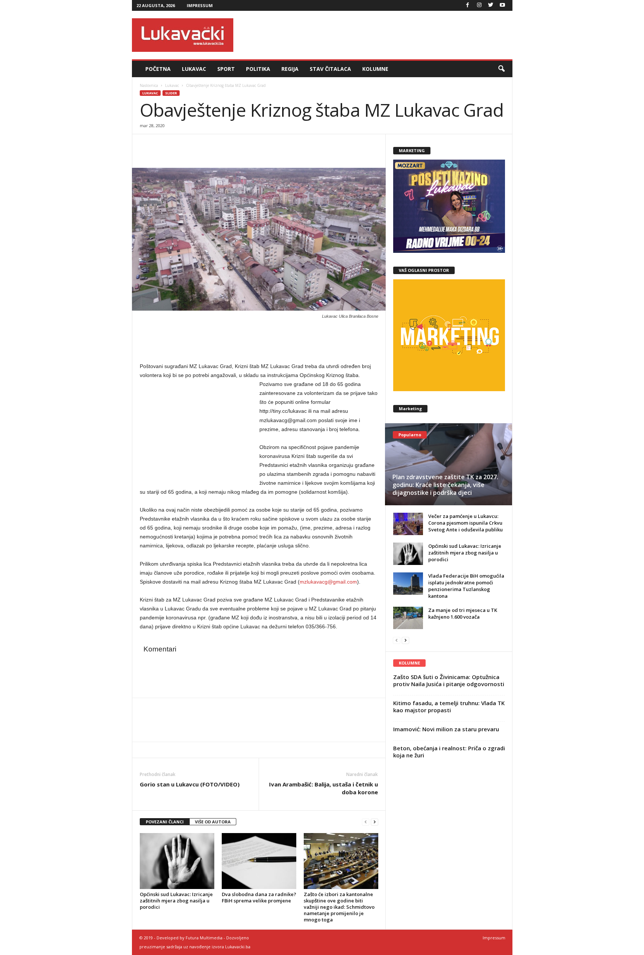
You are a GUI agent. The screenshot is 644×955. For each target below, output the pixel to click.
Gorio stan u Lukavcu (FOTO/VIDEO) (190, 784)
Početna (158, 68)
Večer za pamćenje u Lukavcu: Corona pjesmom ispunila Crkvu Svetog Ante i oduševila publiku (465, 523)
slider (171, 93)
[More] (199, 145)
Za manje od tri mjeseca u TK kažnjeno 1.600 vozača (462, 613)
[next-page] (374, 822)
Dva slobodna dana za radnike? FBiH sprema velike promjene (259, 897)
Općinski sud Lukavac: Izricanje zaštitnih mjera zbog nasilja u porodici (176, 900)
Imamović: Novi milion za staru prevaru (446, 729)
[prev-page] (365, 822)
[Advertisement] (376, 35)
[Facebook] (467, 5)
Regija (290, 68)
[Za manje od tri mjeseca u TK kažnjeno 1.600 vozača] (408, 618)
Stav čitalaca (330, 68)
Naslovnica (149, 85)
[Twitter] (490, 5)
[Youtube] (502, 5)
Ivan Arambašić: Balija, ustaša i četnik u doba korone (323, 788)
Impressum (200, 5)
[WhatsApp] (181, 145)
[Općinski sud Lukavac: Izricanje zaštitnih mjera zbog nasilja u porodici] (177, 861)
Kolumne (375, 68)
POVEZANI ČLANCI (165, 821)
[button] (501, 69)
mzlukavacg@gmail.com (328, 582)
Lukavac (194, 68)
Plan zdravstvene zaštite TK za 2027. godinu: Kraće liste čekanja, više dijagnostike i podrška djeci (445, 485)
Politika (258, 68)
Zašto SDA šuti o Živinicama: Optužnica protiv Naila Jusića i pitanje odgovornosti (448, 680)
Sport (226, 68)
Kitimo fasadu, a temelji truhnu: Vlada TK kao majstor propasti (449, 706)
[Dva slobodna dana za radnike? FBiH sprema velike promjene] (259, 861)
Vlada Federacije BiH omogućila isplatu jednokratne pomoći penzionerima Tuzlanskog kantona (466, 585)
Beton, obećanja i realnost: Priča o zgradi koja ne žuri (449, 751)
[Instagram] (479, 5)
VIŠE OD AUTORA (213, 821)
